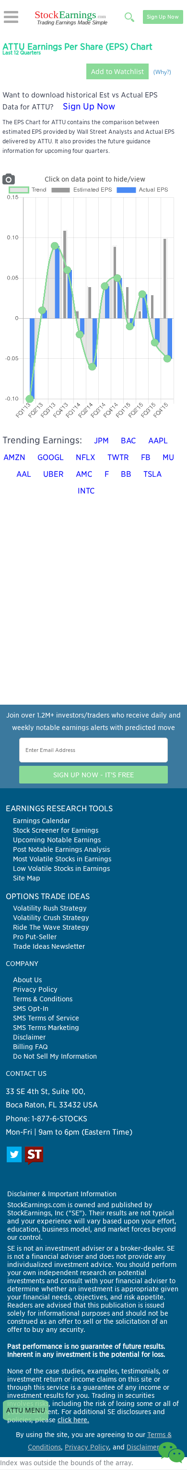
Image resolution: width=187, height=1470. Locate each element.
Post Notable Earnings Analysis (61, 849)
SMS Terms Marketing (46, 1027)
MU (168, 457)
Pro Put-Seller (35, 937)
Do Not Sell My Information (55, 1056)
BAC (128, 440)
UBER (53, 474)
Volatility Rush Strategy (50, 908)
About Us (27, 980)
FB (146, 457)
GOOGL (50, 457)
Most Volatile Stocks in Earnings (62, 859)
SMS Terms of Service (46, 1018)
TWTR (118, 457)
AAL (23, 474)
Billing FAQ (30, 1047)
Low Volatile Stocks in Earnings (61, 868)
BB (126, 474)
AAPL (158, 440)
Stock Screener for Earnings (55, 830)
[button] (11, 17)
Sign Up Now (163, 16)
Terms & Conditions (42, 999)
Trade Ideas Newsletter (49, 946)
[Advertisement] (93, 611)
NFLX (85, 457)
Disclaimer (29, 1037)
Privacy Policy (35, 989)
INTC (86, 490)
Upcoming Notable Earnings (57, 840)
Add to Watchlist (117, 71)
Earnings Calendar (41, 821)
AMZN (14, 457)
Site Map (26, 878)
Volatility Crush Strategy (51, 918)
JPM (101, 440)
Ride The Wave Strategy (51, 927)
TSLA (152, 474)
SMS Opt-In (30, 1008)
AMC (84, 474)
